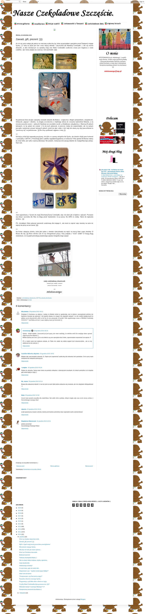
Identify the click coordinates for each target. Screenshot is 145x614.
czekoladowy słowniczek (29, 298)
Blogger (83, 599)
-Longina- (24, 367)
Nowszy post (20, 466)
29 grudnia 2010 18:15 (41, 331)
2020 (19, 508)
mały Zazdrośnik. (24, 563)
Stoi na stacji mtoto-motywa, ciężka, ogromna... (33, 560)
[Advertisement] (113, 92)
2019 (19, 510)
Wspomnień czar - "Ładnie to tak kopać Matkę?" (33, 571)
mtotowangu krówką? (25, 565)
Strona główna (54, 466)
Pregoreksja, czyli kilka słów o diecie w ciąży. (33, 581)
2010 (19, 534)
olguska (23, 409)
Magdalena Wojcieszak (28, 421)
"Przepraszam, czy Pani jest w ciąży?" (30, 576)
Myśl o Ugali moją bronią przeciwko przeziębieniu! (34, 544)
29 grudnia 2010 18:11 (36, 311)
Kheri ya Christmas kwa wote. (28, 552)
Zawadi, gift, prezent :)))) (26, 541)
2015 (19, 521)
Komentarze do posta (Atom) (32, 469)
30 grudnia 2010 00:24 (35, 367)
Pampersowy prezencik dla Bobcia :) (30, 589)
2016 (19, 518)
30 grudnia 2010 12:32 (32, 395)
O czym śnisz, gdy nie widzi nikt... (29, 568)
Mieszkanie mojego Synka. (27, 547)
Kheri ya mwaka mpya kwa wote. (29, 539)
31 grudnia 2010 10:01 (44, 421)
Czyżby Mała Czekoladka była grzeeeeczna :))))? (34, 584)
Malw (23, 395)
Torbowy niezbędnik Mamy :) (28, 557)
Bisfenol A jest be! (24, 555)
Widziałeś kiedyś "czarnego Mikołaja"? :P (32, 587)
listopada (22, 593)
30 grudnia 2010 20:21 (34, 409)
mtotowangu (27, 331)
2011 (19, 532)
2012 (19, 529)
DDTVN (38, 298)
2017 (19, 516)
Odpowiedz (24, 323)
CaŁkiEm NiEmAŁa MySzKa (30, 354)
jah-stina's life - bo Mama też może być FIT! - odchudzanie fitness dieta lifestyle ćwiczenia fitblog (112, 171)
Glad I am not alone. (25, 573)
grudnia (22, 537)
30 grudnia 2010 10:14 (36, 381)
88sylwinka (25, 311)
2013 (19, 526)
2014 (19, 524)
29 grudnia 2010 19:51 (47, 354)
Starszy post (89, 466)
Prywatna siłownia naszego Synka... (30, 579)
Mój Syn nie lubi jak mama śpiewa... (30, 550)
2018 (19, 513)
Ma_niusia (24, 381)
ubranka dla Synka (46, 298)
